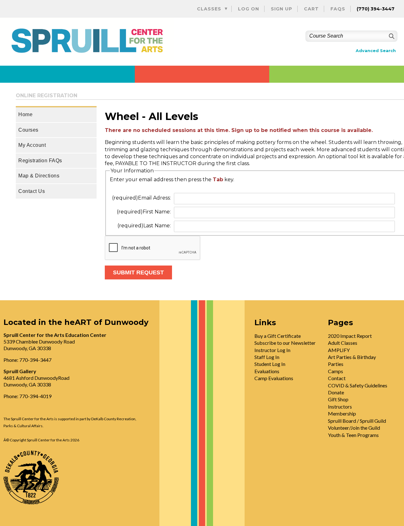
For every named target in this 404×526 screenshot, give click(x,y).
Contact (337, 378)
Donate (336, 392)
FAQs (337, 9)
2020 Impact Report (350, 336)
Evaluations (266, 371)
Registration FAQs (40, 160)
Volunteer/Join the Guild (354, 428)
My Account (32, 145)
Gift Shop (338, 399)
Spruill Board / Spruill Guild (357, 421)
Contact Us (31, 191)
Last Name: (144, 226)
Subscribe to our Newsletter (285, 343)
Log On (248, 9)
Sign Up (281, 9)
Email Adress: (141, 198)
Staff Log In (266, 357)
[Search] (391, 36)
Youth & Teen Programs (353, 435)
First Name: (144, 212)
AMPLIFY (339, 350)
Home (25, 114)
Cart (311, 9)
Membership (342, 413)
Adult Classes (342, 343)
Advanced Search (376, 50)
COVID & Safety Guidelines (357, 385)
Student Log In (269, 364)
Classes (209, 9)
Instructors (340, 406)
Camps (335, 371)
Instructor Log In (272, 350)
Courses (28, 130)
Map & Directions (38, 175)
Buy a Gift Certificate (277, 336)
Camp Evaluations (273, 378)
